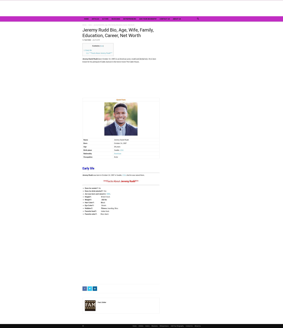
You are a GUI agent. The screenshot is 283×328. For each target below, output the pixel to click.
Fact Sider (87, 40)
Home (86, 19)
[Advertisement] (120, 81)
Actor (90, 25)
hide (101, 46)
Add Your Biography (148, 19)
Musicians (116, 19)
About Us (177, 19)
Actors (105, 19)
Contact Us (165, 19)
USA (121, 150)
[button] (198, 19)
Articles (95, 19)
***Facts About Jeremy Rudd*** (99, 53)
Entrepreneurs (129, 19)
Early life (88, 50)
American (117, 153)
